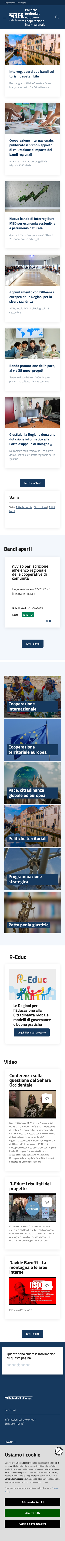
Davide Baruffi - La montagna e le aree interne (28, 1267)
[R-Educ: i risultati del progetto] (32, 1207)
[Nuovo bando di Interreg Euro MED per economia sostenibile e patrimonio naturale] (32, 196)
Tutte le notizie (32, 483)
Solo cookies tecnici (33, 1502)
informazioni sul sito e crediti (20, 1420)
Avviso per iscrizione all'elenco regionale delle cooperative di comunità (30, 572)
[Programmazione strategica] (32, 869)
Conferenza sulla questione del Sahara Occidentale (30, 1080)
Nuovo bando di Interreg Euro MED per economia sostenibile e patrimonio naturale (32, 223)
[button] (57, 17)
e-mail (16, 1424)
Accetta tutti (32, 1513)
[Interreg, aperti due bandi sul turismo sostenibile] (32, 49)
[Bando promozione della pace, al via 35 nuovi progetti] (32, 343)
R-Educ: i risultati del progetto (30, 1186)
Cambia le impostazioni (32, 1524)
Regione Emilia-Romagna (15, 2)
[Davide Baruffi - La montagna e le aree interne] (32, 1291)
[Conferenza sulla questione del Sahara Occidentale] (32, 1104)
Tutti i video (40, 507)
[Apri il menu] (5, 17)
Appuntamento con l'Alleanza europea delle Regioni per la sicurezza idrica (31, 297)
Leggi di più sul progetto (32, 1032)
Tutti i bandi (33, 644)
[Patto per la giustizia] (32, 912)
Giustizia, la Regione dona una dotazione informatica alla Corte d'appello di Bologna (32, 439)
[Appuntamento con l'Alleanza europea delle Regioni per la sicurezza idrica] (32, 270)
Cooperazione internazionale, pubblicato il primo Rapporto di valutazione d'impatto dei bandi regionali (31, 147)
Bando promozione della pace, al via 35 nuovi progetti (32, 368)
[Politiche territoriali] (32, 826)
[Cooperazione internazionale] (32, 697)
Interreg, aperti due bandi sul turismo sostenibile (31, 73)
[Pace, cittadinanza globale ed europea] (32, 783)
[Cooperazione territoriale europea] (32, 740)
